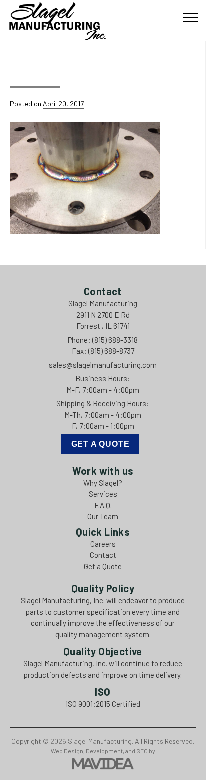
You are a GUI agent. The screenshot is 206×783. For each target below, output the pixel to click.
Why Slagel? (103, 482)
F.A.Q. (103, 505)
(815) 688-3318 (115, 339)
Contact (103, 554)
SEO (142, 750)
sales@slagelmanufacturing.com (103, 364)
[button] (191, 18)
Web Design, (68, 750)
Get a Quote (101, 444)
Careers (103, 543)
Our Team (103, 516)
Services (103, 493)
